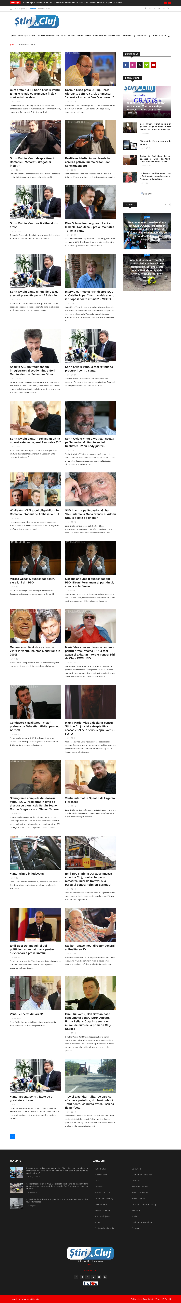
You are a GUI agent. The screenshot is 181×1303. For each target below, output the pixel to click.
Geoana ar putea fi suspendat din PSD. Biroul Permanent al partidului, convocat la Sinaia (89, 582)
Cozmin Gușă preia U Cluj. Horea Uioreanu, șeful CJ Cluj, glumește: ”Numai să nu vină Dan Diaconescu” (89, 93)
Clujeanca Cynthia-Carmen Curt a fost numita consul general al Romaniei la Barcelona (155, 176)
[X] (155, 8)
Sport (88, 35)
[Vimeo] (159, 8)
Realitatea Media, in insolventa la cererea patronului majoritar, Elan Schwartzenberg (87, 162)
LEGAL (80, 35)
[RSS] (168, 8)
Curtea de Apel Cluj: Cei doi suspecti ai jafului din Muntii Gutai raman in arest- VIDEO (155, 159)
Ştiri (13, 35)
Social (33, 35)
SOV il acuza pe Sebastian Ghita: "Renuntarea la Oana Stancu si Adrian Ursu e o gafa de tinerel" (90, 514)
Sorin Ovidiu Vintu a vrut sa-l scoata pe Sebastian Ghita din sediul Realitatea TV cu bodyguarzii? (89, 442)
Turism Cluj (128, 35)
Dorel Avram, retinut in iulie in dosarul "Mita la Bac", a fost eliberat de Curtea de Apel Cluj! (155, 127)
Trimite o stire (44, 8)
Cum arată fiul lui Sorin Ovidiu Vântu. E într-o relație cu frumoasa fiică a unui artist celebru (35, 93)
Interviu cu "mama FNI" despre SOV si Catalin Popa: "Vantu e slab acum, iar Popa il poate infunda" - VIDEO (89, 295)
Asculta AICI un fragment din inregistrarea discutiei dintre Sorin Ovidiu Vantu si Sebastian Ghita (33, 370)
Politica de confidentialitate (142, 1299)
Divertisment (159, 35)
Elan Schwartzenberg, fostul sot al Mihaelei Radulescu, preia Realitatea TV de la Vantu (89, 227)
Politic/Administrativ (50, 35)
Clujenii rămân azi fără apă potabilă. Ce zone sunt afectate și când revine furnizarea (57, 1200)
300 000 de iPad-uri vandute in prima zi (155, 142)
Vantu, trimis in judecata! (27, 873)
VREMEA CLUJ (143, 35)
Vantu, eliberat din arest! (26, 1014)
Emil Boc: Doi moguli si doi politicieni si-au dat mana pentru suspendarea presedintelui (32, 949)
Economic (69, 35)
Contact (32, 8)
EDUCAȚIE (23, 35)
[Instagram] (150, 8)
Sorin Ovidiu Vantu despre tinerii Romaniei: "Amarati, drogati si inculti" (32, 162)
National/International (106, 35)
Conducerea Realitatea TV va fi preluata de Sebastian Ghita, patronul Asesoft (35, 726)
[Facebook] (146, 8)
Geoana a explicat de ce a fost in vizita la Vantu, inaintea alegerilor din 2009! (35, 651)
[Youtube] (164, 8)
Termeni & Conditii (163, 1299)
